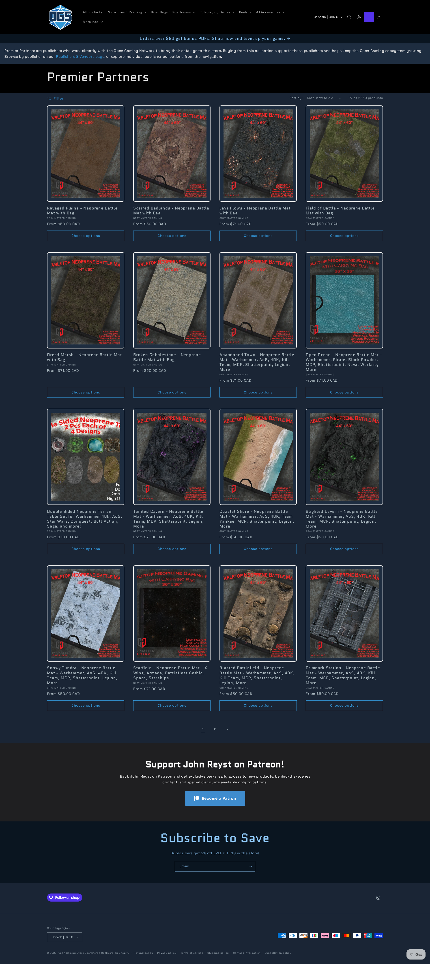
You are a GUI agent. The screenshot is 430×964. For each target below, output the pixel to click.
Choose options (85, 235)
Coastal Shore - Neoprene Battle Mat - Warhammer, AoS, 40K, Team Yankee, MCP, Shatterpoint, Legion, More (256, 519)
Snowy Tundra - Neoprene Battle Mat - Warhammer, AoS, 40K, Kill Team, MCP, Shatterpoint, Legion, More (82, 675)
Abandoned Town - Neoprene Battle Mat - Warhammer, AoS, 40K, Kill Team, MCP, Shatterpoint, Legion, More (256, 362)
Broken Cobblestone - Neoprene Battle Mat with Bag (167, 357)
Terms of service (192, 952)
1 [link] (203, 729)
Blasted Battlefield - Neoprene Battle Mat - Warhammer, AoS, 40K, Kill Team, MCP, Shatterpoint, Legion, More (257, 675)
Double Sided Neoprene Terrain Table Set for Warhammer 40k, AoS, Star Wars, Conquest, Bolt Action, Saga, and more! (84, 519)
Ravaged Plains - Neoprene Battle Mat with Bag (82, 211)
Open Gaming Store (71, 952)
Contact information (247, 952)
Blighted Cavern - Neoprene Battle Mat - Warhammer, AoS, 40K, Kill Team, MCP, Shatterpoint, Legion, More (342, 519)
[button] (126, 12)
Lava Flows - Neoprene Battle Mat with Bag (254, 211)
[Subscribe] (250, 866)
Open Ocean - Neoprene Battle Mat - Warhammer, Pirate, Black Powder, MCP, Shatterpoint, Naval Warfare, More (344, 362)
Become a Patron (219, 798)
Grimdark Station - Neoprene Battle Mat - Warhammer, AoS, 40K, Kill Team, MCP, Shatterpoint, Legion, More (343, 675)
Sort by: (296, 98)
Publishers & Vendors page (80, 56)
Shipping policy (218, 952)
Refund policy (143, 952)
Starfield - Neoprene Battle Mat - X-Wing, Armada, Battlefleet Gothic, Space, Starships (171, 672)
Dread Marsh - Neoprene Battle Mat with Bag (84, 357)
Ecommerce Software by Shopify (107, 952)
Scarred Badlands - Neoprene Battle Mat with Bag (171, 211)
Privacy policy (167, 952)
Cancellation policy (278, 952)
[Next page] (227, 729)
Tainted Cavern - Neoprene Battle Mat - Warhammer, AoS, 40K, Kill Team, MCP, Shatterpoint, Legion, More (168, 519)
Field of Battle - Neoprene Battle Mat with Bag (340, 211)
